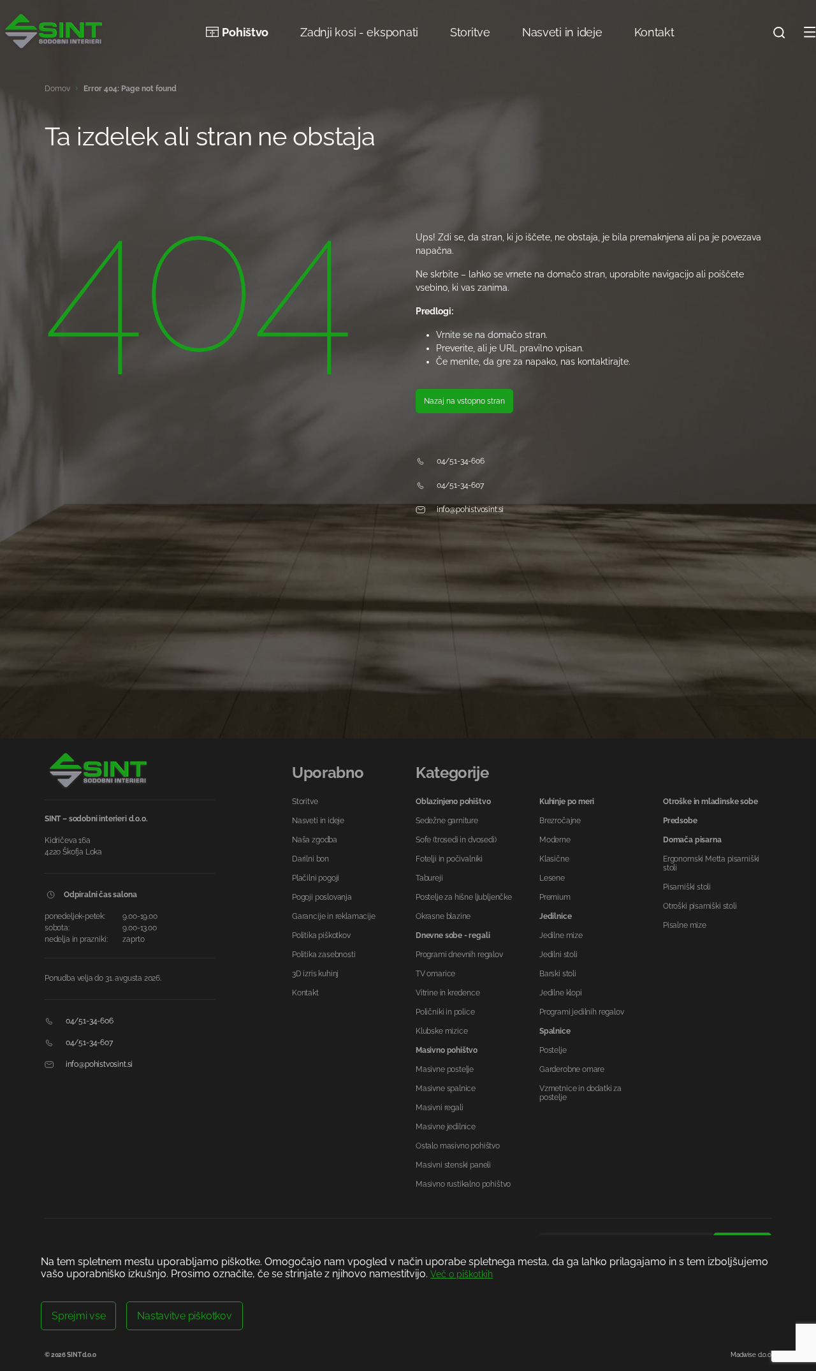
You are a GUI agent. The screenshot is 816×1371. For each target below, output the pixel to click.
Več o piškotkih (461, 1274)
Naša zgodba (314, 839)
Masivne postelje (445, 1069)
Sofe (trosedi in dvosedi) (456, 839)
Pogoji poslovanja (322, 897)
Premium (555, 897)
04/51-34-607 (459, 485)
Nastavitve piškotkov (184, 1316)
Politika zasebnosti (324, 954)
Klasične (554, 858)
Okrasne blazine (443, 916)
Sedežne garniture (447, 820)
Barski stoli (557, 973)
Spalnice (555, 1031)
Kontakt (654, 32)
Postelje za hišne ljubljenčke (464, 897)
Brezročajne (560, 820)
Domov (57, 88)
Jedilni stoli (558, 954)
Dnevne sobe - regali (453, 935)
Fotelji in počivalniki (449, 858)
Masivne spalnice (446, 1088)
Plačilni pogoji (315, 878)
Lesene (552, 878)
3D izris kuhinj (315, 973)
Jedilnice (555, 916)
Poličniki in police (445, 1012)
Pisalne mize (684, 925)
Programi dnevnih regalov (459, 954)
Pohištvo (245, 32)
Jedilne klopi (560, 992)
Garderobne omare (571, 1069)
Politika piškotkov (321, 935)
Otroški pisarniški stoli (700, 906)
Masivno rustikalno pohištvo (463, 1184)
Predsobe (680, 820)
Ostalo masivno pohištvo (458, 1145)
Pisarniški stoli (687, 887)
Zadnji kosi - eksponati (359, 32)
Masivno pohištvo (446, 1050)
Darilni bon (310, 858)
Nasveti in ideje (562, 32)
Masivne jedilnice (446, 1126)
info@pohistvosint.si (469, 509)
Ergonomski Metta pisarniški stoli (711, 863)
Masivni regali (439, 1107)
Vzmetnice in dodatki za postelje (580, 1093)
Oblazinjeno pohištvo (453, 801)
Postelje (553, 1050)
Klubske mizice (441, 1031)
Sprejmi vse (78, 1316)
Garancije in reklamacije (333, 916)
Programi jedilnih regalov (581, 1012)
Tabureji (429, 878)
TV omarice (435, 973)
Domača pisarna (692, 839)
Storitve (470, 32)
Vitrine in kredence (448, 992)
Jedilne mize (561, 935)
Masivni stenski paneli (453, 1165)
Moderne (555, 839)
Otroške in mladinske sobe (710, 801)
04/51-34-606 (459, 461)
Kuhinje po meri (566, 801)
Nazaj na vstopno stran (464, 401)
